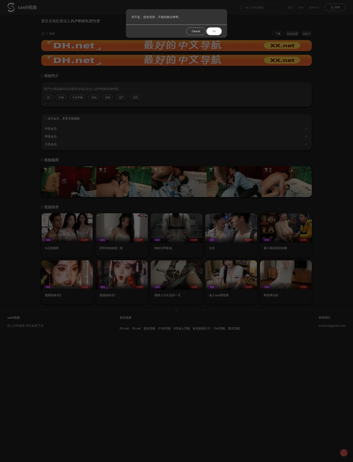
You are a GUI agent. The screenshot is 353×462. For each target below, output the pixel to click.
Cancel (196, 31)
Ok (214, 31)
